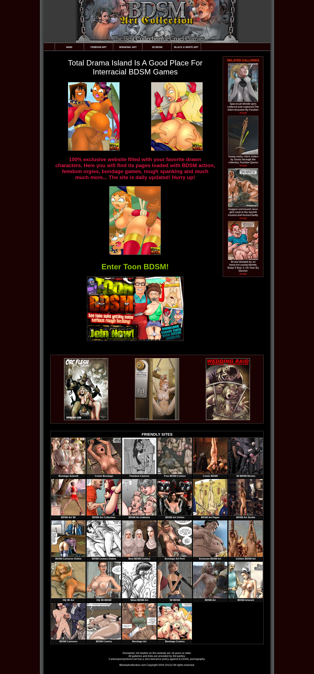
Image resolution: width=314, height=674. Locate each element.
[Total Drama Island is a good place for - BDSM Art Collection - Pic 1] (93, 116)
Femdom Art (99, 47)
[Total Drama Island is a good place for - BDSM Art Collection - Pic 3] (134, 220)
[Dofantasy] (86, 419)
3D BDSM (157, 47)
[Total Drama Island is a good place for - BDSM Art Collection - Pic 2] (176, 116)
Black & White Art (186, 47)
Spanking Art (128, 47)
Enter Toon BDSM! (135, 266)
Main (69, 47)
